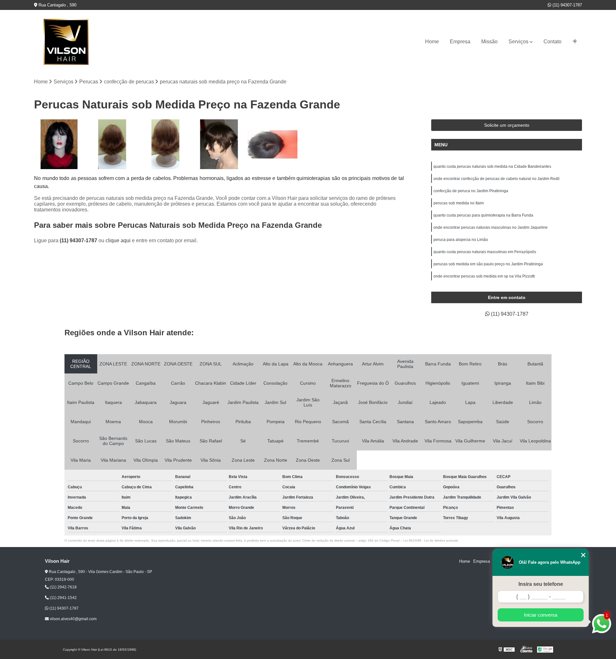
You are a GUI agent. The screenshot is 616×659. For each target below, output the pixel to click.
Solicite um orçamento (506, 125)
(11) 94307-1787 (566, 5)
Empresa (460, 41)
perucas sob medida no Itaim (458, 203)
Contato (552, 41)
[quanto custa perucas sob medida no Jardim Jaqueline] (272, 144)
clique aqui (118, 240)
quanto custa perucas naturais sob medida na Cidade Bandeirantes (492, 166)
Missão (489, 41)
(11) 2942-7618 (63, 587)
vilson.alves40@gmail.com (73, 619)
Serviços (518, 41)
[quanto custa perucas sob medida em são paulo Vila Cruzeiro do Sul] (59, 144)
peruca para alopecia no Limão (460, 239)
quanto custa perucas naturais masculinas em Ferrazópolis (484, 252)
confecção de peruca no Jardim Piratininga (470, 191)
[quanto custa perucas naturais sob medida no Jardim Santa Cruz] (166, 144)
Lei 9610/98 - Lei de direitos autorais (430, 540)
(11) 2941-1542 (63, 597)
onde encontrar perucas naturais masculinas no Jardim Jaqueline (490, 227)
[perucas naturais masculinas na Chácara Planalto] (219, 144)
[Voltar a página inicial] (66, 42)
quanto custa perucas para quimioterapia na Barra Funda (483, 215)
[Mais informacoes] (575, 41)
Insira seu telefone (540, 584)
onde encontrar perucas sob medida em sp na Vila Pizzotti (484, 276)
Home (432, 41)
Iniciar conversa (540, 615)
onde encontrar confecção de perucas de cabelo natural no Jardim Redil (496, 178)
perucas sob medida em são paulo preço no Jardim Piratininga (488, 264)
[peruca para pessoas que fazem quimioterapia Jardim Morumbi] (112, 144)
